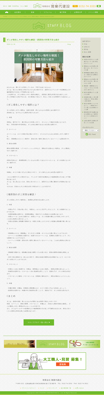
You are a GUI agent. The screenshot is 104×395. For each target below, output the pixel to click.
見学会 (86, 49)
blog (69, 44)
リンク (42, 388)
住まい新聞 (87, 52)
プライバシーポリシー (29, 388)
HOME (5, 16)
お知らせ (87, 46)
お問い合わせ (79, 388)
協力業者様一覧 (66, 388)
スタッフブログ (13, 16)
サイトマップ (53, 388)
